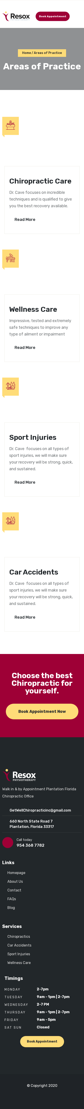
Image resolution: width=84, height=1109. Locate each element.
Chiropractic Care (40, 181)
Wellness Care (33, 309)
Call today (24, 840)
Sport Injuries (32, 437)
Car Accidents (33, 572)
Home (26, 53)
